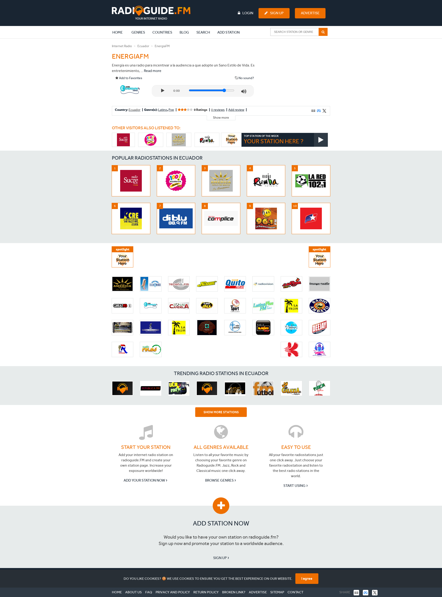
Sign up (220, 558)
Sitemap (277, 592)
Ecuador (143, 46)
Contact (295, 592)
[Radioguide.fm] (151, 13)
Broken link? (233, 592)
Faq (148, 592)
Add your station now (144, 480)
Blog (184, 32)
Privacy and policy (173, 592)
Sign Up (277, 13)
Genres (138, 32)
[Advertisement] (295, 72)
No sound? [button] (246, 78)
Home (120, 32)
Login (247, 13)
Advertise (310, 13)
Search (203, 32)
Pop (171, 110)
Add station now (221, 523)
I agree (306, 578)
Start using (294, 485)
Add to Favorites (130, 78)
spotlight (122, 249)
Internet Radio (122, 46)
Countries (162, 32)
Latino (162, 110)
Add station (228, 32)
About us (133, 592)
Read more (152, 71)
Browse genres (219, 480)
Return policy (206, 592)
